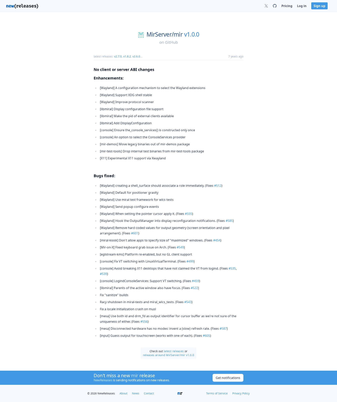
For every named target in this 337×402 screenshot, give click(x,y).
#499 (190, 261)
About (123, 393)
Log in (302, 6)
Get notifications (228, 378)
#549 (180, 247)
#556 (144, 321)
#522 (194, 288)
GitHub (171, 42)
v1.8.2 (127, 56)
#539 (103, 274)
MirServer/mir (164, 34)
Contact (149, 393)
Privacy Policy (241, 393)
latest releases (174, 351)
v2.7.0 (118, 56)
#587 (223, 328)
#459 (195, 281)
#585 (229, 221)
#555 (188, 214)
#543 (188, 302)
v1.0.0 (191, 34)
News (135, 393)
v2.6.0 (136, 56)
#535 (232, 268)
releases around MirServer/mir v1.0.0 (168, 355)
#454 (216, 240)
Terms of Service (217, 393)
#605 (206, 335)
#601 (134, 233)
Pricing (286, 6)
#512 (217, 185)
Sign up (319, 6)
